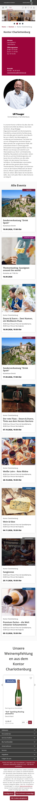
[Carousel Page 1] (14, 23)
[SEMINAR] (18, 298)
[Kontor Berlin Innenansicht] (18, 15)
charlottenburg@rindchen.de (16, 73)
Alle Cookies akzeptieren (19, 798)
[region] (18, 17)
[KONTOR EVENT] (18, 251)
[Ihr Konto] (31, 8)
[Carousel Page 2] (17, 23)
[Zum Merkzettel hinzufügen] (31, 678)
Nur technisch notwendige (25, 793)
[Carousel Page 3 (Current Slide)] (20, 23)
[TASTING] (18, 203)
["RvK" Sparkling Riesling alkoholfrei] (18, 693)
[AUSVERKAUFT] (18, 552)
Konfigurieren (8, 793)
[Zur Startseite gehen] (10, 9)
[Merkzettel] (28, 8)
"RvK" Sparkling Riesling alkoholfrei (14, 713)
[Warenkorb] (34, 8)
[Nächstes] (34, 17)
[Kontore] (25, 8)
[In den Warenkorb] (30, 722)
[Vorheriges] (3, 17)
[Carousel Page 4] (22, 23)
